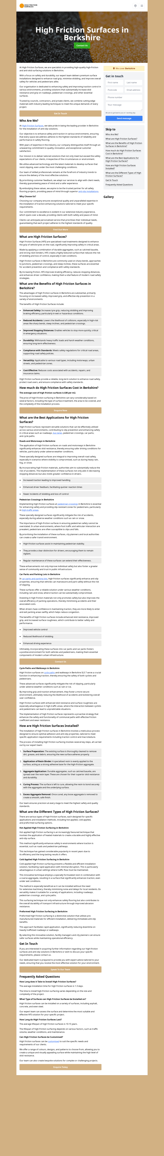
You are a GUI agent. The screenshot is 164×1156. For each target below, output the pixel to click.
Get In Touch (60, 113)
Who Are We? (112, 134)
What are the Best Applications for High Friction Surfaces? (122, 159)
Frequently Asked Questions (119, 184)
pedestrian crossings (68, 504)
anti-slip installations (88, 191)
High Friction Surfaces (32, 125)
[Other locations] (135, 5)
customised (53, 1041)
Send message (124, 118)
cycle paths (49, 672)
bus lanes (57, 433)
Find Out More (60, 229)
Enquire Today (60, 1067)
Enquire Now (60, 410)
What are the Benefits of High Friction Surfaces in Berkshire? (124, 145)
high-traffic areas (30, 510)
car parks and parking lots (34, 578)
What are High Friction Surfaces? (121, 138)
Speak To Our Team (60, 969)
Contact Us (82, 45)
